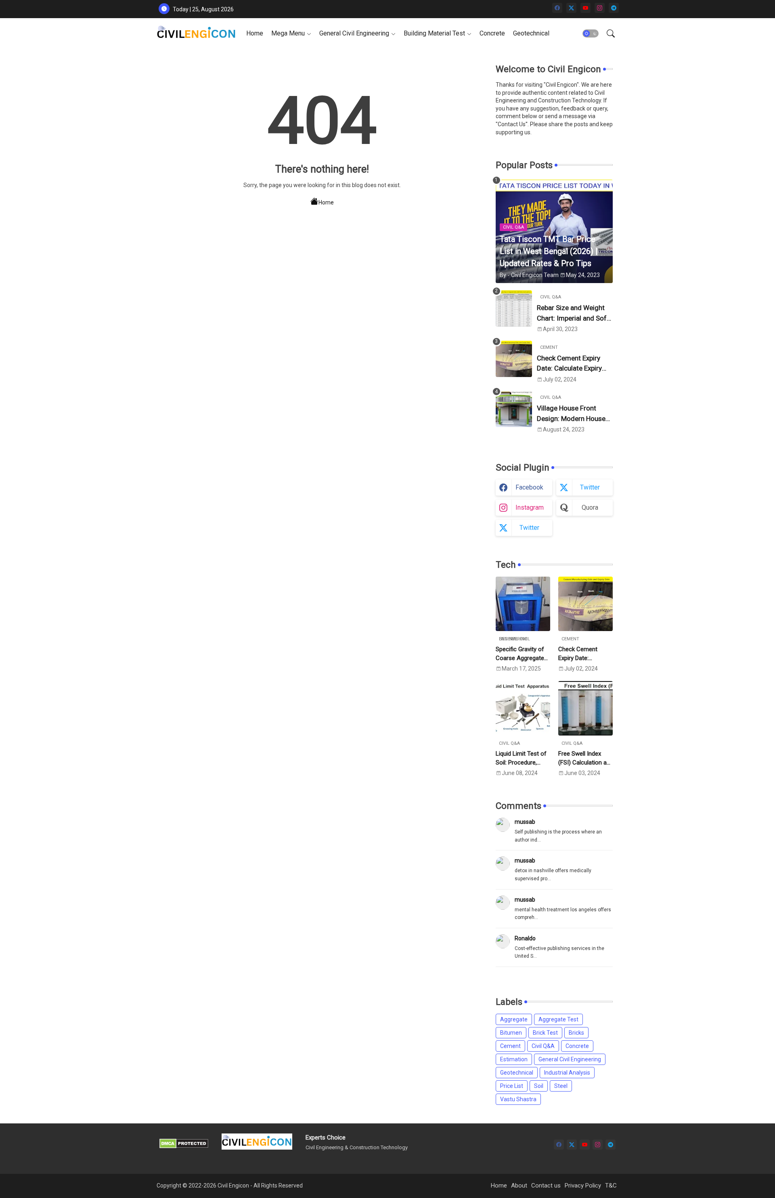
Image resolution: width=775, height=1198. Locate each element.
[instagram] (600, 8)
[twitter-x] (571, 8)
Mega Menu (288, 33)
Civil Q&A (543, 1046)
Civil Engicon (233, 1185)
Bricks (576, 1032)
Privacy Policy (583, 1185)
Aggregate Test (558, 1019)
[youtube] (585, 8)
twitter (590, 487)
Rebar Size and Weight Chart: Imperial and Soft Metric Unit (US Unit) (573, 313)
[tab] (254, 33)
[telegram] (614, 8)
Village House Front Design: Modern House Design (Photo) (571, 414)
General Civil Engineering (354, 33)
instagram (529, 507)
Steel (561, 1086)
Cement (510, 1046)
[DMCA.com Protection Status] (183, 1146)
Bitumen (511, 1032)
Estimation (514, 1059)
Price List (511, 1086)
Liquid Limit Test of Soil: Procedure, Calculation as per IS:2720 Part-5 (521, 758)
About (519, 1185)
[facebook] (557, 8)
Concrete (492, 33)
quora (590, 507)
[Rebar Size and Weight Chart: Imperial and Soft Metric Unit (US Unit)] (514, 308)
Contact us (546, 1185)
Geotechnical (531, 33)
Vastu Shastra (518, 1099)
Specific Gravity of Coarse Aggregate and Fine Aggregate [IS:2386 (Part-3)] (521, 654)
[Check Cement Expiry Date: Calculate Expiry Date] (514, 359)
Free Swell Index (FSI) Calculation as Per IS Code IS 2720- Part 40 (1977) (585, 758)
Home (254, 33)
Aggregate (514, 1019)
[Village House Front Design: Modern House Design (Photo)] (514, 409)
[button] (590, 33)
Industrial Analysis (567, 1072)
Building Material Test (434, 33)
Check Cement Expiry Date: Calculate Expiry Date (569, 364)
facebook (529, 487)
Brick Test (545, 1032)
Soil (538, 1086)
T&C (611, 1185)
